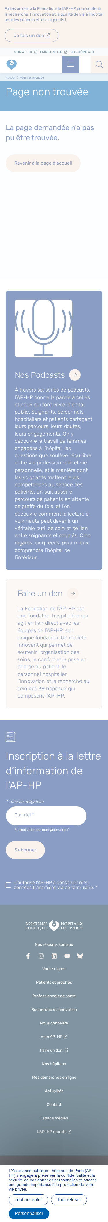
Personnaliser (29, 1213)
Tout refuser (69, 1199)
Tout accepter (28, 1199)
